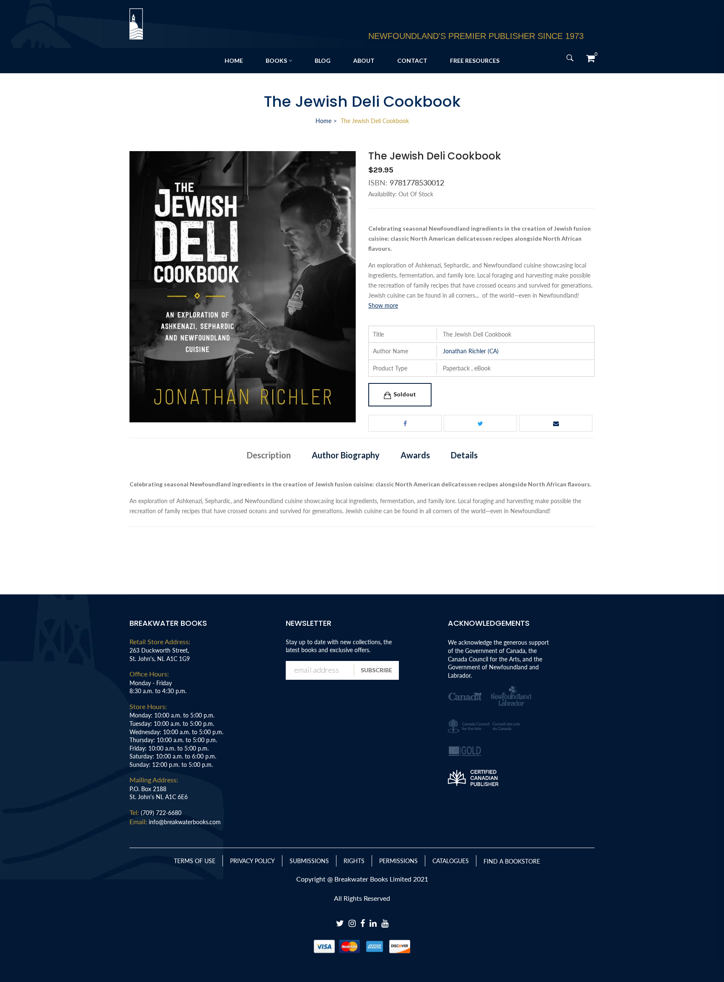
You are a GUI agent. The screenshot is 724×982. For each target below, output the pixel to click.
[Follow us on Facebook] (405, 423)
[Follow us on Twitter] (480, 423)
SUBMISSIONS (309, 860)
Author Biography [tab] (346, 455)
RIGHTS (354, 860)
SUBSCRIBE (376, 670)
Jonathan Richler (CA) (471, 351)
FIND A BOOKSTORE (512, 861)
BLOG (323, 60)
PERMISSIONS (398, 860)
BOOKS (276, 60)
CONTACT (412, 60)
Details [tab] (464, 455)
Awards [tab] (415, 455)
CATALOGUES (450, 860)
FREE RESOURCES (474, 60)
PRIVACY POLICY (252, 860)
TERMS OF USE (194, 860)
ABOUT (364, 60)
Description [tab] (269, 455)
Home (323, 120)
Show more (383, 305)
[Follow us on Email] (555, 423)
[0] (590, 58)
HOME (234, 60)
